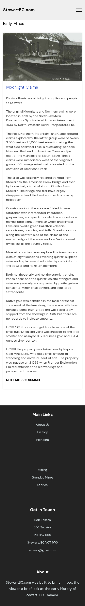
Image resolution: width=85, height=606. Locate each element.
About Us (42, 425)
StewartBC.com (19, 9)
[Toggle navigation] (79, 10)
